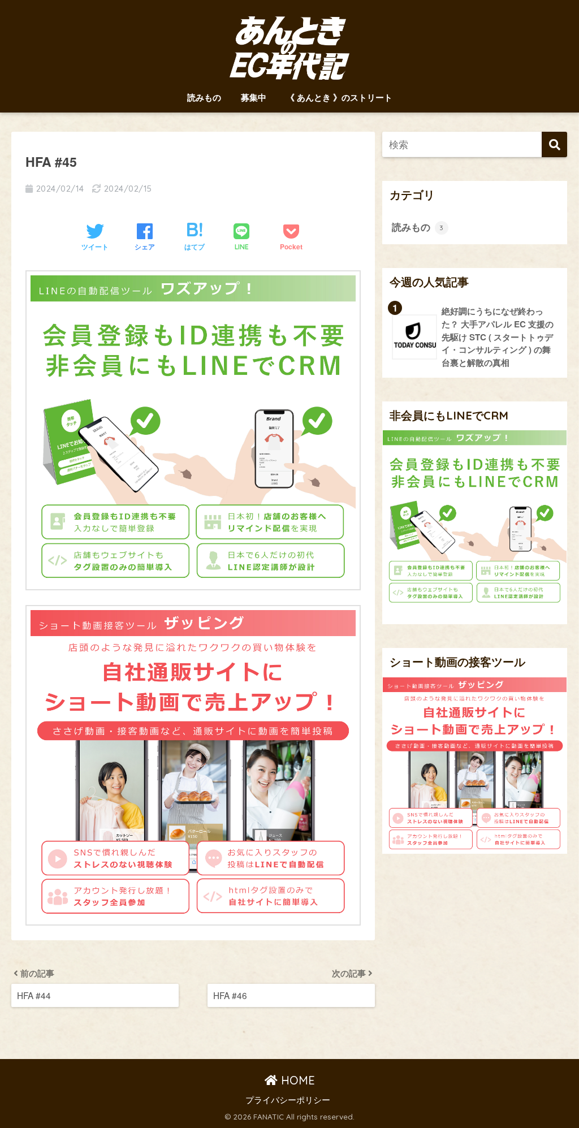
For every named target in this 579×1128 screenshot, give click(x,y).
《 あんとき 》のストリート (339, 97)
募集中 (253, 97)
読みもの (204, 97)
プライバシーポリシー (287, 1099)
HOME (296, 1080)
